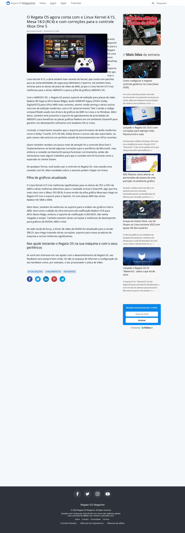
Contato (85, 519)
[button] (72, 277)
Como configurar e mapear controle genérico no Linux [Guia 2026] (140, 84)
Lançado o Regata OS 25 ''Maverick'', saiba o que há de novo (139, 271)
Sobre (77, 519)
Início (43, 3)
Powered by (135, 328)
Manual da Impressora (92, 523)
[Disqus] (72, 375)
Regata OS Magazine (93, 504)
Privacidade (95, 519)
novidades (69, 271)
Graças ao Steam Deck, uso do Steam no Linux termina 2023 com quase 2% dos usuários (141, 224)
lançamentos (53, 271)
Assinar (142, 320)
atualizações (35, 271)
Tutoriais (76, 3)
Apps (63, 3)
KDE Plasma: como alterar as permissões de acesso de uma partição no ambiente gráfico (139, 178)
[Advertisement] (72, 317)
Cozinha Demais (69, 523)
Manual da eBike (115, 523)
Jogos (53, 3)
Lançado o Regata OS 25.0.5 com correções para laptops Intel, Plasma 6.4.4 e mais (140, 131)
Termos (105, 519)
